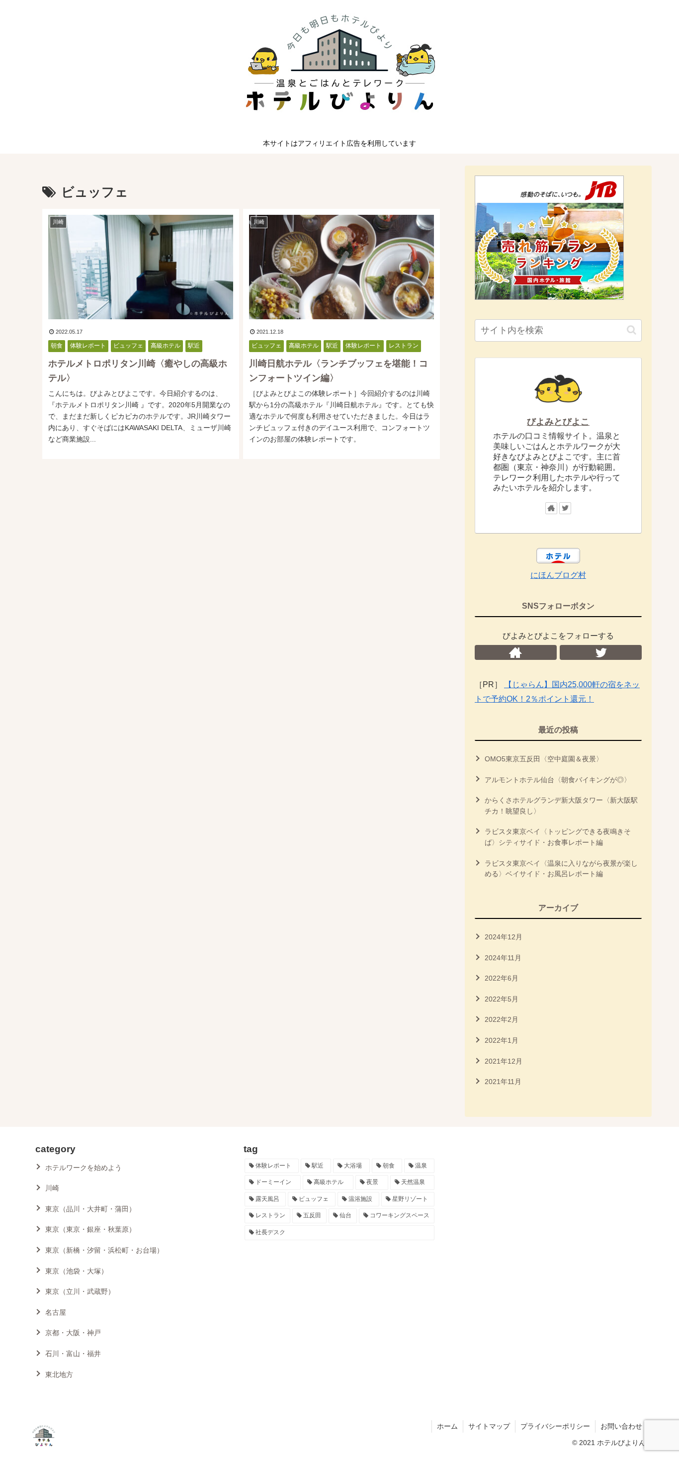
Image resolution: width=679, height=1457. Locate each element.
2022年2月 (501, 1020)
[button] (631, 330)
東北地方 (59, 1374)
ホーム (447, 1426)
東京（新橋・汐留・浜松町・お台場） (104, 1250)
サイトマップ (489, 1426)
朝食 (57, 345)
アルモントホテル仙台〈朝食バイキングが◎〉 (558, 780)
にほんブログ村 (558, 575)
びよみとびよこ (558, 422)
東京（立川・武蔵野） (80, 1291)
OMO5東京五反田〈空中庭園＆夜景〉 (544, 759)
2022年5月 (501, 999)
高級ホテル (165, 345)
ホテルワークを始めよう (83, 1168)
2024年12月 (503, 937)
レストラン (404, 345)
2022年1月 (501, 1040)
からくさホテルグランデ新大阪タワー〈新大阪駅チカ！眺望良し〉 (561, 805)
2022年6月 (501, 978)
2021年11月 (503, 1082)
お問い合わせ (621, 1426)
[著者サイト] (551, 508)
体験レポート (88, 345)
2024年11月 (503, 958)
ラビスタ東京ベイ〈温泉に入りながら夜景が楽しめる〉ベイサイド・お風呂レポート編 (561, 868)
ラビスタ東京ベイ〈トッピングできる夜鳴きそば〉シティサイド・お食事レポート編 (558, 837)
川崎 (52, 1188)
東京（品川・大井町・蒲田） (90, 1209)
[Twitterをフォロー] (565, 508)
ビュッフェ (128, 345)
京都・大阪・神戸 (73, 1333)
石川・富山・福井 (73, 1354)
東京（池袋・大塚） (76, 1271)
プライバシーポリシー (555, 1426)
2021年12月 (503, 1061)
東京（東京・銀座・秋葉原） (90, 1229)
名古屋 (55, 1312)
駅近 (194, 345)
